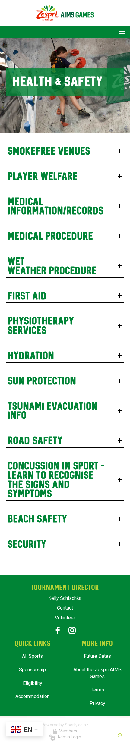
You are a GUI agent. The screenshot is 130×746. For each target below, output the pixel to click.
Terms (97, 690)
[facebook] (57, 630)
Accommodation (32, 696)
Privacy (97, 703)
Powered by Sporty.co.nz (64, 724)
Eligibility (32, 683)
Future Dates (97, 656)
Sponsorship (32, 669)
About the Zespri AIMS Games (97, 673)
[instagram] (72, 630)
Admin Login (68, 737)
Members (67, 731)
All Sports (32, 656)
